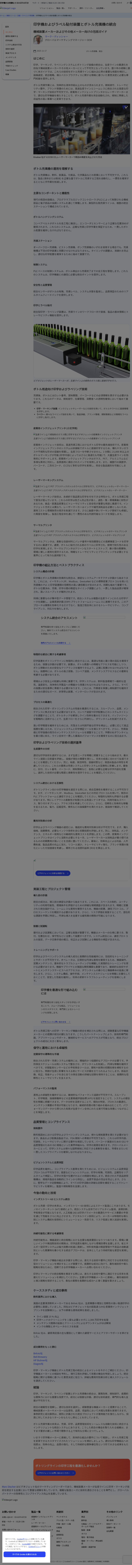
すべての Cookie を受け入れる (24, 1554)
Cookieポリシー (23, 1539)
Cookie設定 (26, 1544)
